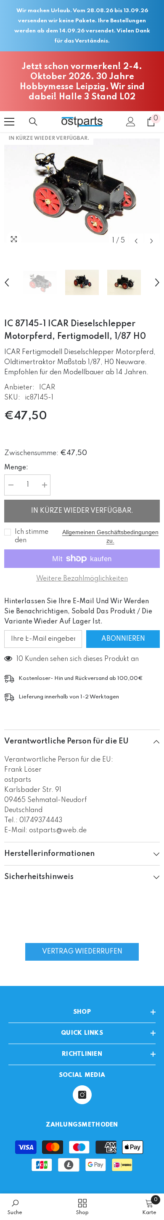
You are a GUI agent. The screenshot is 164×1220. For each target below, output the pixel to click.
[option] (82, 190)
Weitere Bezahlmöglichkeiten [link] (82, 578)
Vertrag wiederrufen (82, 951)
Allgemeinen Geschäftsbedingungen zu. (110, 536)
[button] (136, 241)
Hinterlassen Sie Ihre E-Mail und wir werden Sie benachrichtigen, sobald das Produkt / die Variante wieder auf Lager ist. (78, 611)
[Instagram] (82, 1094)
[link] (15, 1206)
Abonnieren (123, 639)
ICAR (47, 387)
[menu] (9, 122)
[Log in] (130, 121)
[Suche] (33, 122)
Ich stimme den (31, 536)
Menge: (16, 467)
